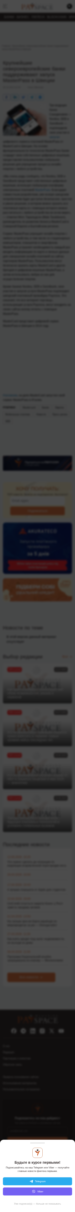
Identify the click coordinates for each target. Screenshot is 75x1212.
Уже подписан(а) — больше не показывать (37, 1203)
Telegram (40, 1181)
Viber (40, 1191)
